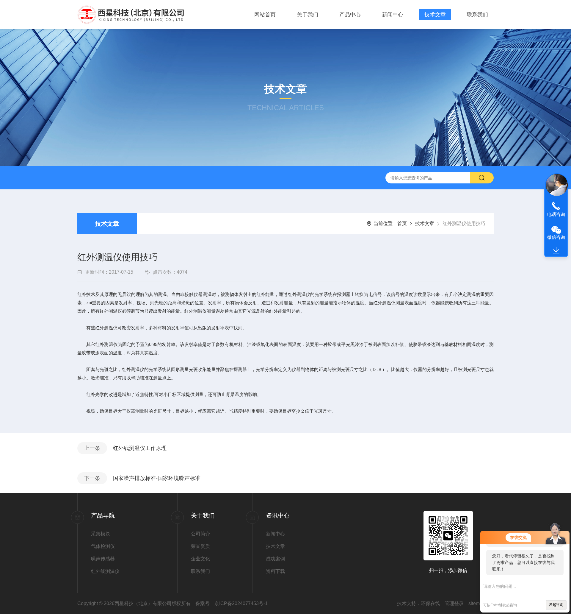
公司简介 (200, 533)
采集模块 (100, 533)
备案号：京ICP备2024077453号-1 (231, 603)
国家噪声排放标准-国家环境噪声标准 (156, 478)
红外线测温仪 (105, 571)
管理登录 (454, 603)
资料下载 (275, 571)
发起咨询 (556, 605)
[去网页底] (556, 250)
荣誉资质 (200, 546)
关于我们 (307, 15)
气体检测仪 (103, 546)
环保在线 (430, 603)
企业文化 (200, 558)
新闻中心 (392, 15)
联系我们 (477, 15)
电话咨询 (556, 214)
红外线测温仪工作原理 (140, 448)
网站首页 (265, 15)
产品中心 (350, 15)
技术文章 (435, 15)
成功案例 (275, 558)
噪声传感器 (103, 558)
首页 (402, 223)
